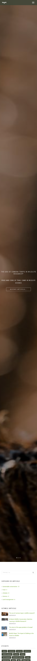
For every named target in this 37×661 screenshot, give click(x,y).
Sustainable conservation (18, 657)
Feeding (27, 657)
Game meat (19, 651)
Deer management (6, 657)
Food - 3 (5, 589)
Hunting (22, 654)
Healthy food (27, 651)
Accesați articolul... (18, 289)
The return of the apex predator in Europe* (21, 627)
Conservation (11, 651)
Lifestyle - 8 (6, 593)
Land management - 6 (9, 599)
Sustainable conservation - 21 (11, 586)
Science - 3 (6, 596)
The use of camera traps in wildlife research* (22, 613)
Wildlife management (7, 654)
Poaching (16, 654)
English (4, 651)
